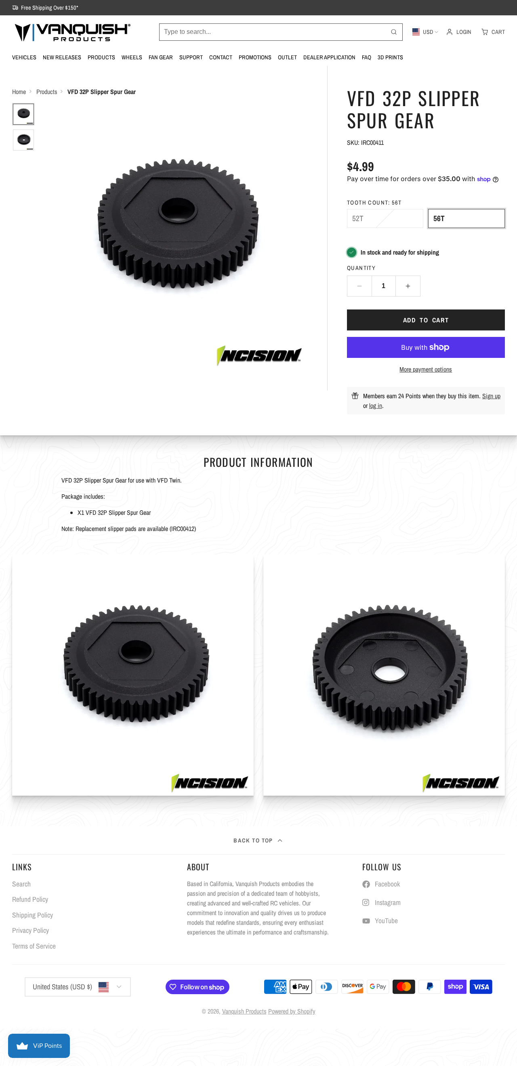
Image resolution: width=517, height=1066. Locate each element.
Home (19, 91)
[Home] (72, 32)
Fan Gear (161, 57)
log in (375, 405)
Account (458, 32)
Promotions (255, 57)
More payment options (425, 369)
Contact (220, 57)
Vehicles (24, 57)
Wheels (132, 57)
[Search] (393, 32)
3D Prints (390, 57)
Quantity (361, 268)
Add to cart (426, 320)
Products (101, 57)
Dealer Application (329, 57)
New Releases (62, 57)
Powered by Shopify (291, 1011)
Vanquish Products (244, 1011)
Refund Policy (30, 899)
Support (191, 57)
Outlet (287, 57)
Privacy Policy (30, 930)
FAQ (366, 57)
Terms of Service (34, 946)
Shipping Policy (32, 915)
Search (21, 883)
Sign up (491, 395)
